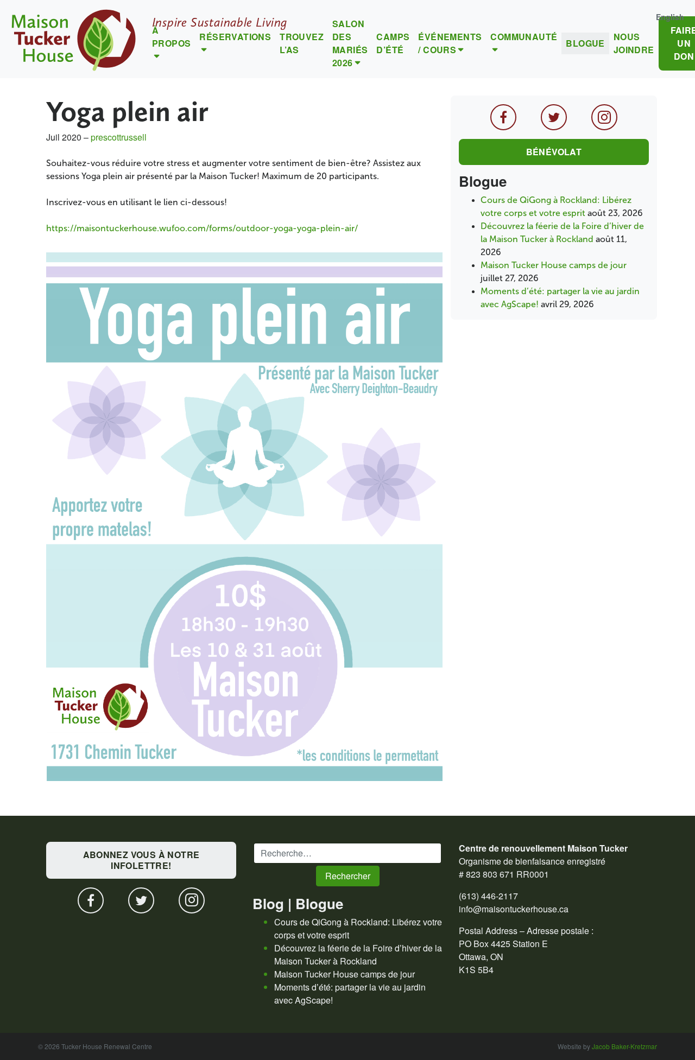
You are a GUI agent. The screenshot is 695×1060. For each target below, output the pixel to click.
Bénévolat (554, 151)
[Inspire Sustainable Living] (74, 39)
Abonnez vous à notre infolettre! (141, 860)
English (670, 17)
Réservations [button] (235, 36)
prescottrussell (119, 137)
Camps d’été (392, 43)
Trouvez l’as (302, 43)
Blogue (585, 43)
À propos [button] (171, 36)
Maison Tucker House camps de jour (554, 265)
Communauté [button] (523, 36)
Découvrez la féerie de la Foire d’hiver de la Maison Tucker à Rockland (358, 954)
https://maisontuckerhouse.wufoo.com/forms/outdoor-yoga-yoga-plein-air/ (202, 228)
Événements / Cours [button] (450, 43)
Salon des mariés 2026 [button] (350, 43)
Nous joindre (634, 43)
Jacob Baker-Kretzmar (624, 1046)
